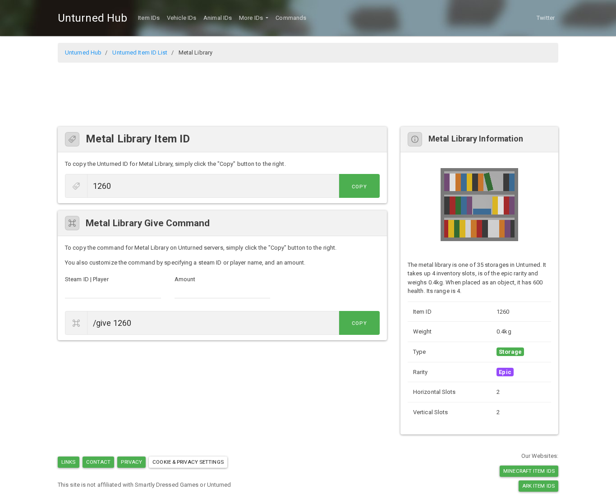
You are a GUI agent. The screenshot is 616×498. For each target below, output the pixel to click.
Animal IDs (217, 17)
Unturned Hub (92, 18)
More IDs (251, 17)
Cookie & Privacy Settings (188, 462)
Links (68, 462)
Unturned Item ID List (139, 52)
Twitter (546, 17)
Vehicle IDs (181, 17)
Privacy (131, 462)
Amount (185, 279)
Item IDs (149, 17)
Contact (98, 462)
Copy (359, 187)
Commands (291, 17)
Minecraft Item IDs (529, 471)
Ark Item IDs (538, 486)
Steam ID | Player (87, 279)
